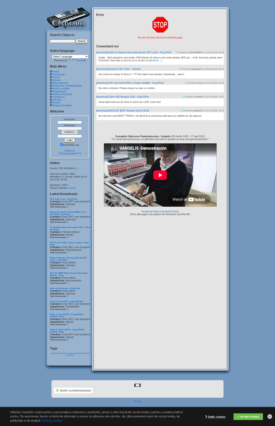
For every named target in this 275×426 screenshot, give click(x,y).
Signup (69, 150)
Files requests (60, 83)
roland (53, 353)
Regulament (59, 91)
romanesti (85, 353)
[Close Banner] (270, 416)
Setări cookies (216, 416)
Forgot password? (70, 153)
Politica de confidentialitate (67, 85)
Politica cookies (61, 88)
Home (56, 71)
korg (58, 353)
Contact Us (59, 97)
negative (71, 353)
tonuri (72, 355)
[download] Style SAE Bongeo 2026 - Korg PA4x (122, 96)
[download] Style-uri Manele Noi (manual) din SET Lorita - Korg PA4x (133, 52)
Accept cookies (249, 416)
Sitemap (57, 99)
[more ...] (157, 60)
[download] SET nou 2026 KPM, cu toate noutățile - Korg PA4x (130, 83)
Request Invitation (62, 105)
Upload (57, 80)
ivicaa (72, 188)
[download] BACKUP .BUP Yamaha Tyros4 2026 (122, 110)
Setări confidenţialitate (75, 390)
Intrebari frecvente (62, 94)
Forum (56, 77)
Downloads (59, 74)
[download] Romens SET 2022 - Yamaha (118, 69)
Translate (81, 60)
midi (67, 355)
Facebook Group (170, 211)
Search (56, 102)
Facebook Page (150, 211)
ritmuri (78, 353)
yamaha (64, 353)
